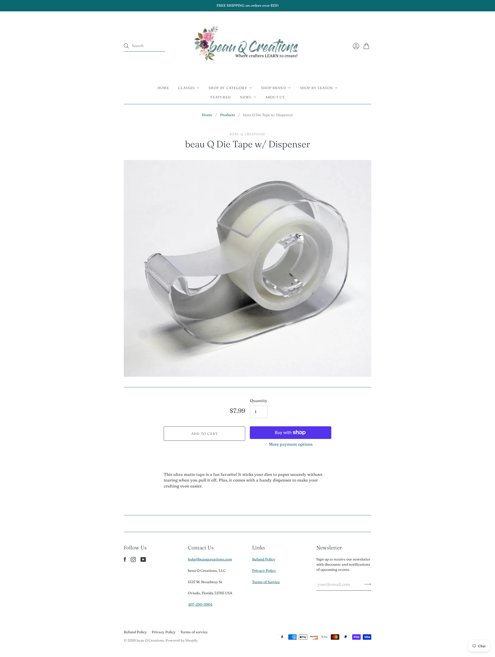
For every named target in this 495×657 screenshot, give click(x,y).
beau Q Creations (247, 134)
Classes (186, 88)
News (245, 97)
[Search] (126, 46)
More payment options (290, 444)
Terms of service (194, 632)
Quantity (258, 400)
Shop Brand (273, 88)
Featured (220, 97)
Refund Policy (263, 559)
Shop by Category (228, 88)
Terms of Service (266, 582)
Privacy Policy (264, 570)
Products (227, 115)
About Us (275, 97)
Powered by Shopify (182, 640)
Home (163, 88)
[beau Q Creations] (247, 46)
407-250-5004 (200, 604)
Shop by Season (316, 88)
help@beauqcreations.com (210, 559)
